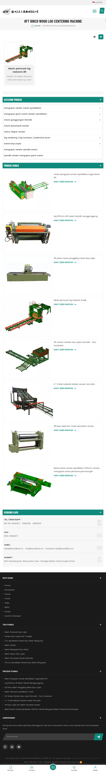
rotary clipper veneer (14, 131)
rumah (38, 26)
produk (7, 594)
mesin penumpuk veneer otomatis (19, 658)
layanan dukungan (13, 616)
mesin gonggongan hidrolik (18, 120)
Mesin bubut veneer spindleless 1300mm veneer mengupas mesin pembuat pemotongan (77, 470)
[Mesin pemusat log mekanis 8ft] (19, 54)
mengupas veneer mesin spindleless (22, 108)
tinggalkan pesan (53, 767)
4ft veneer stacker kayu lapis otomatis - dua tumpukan (75, 344)
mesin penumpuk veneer (16, 125)
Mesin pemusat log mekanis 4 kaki (70, 300)
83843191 (37, 523)
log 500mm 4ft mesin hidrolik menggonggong (76, 216)
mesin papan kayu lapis (15, 654)
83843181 (26, 523)
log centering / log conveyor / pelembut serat (27, 137)
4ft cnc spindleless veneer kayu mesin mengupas (25, 662)
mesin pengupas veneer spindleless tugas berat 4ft (77, 176)
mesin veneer (10, 645)
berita (7, 607)
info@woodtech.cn (34, 548)
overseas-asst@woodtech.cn (59, 548)
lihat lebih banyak (63, 181)
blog (26, 762)
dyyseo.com (95, 758)
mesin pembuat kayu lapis (16, 632)
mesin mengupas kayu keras (16, 649)
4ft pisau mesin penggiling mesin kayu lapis (74, 258)
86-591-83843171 (12, 523)
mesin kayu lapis (12, 143)
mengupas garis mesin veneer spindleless (25, 114)
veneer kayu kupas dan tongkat (18, 636)
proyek (7, 598)
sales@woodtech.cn (13, 548)
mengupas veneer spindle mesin (20, 149)
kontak (7, 611)
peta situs (33, 762)
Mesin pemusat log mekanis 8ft (19, 70)
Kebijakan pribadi (51, 762)
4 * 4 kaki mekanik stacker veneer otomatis (74, 384)
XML (40, 762)
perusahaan (10, 590)
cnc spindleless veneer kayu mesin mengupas (24, 641)
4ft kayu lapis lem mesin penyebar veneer (74, 426)
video (7, 603)
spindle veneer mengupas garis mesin (23, 155)
